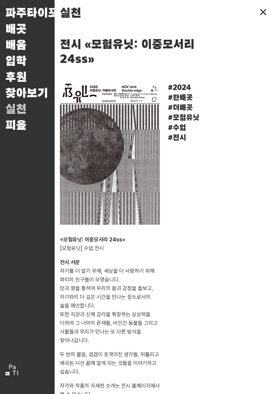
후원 (16, 77)
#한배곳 (180, 97)
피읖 (16, 126)
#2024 (179, 87)
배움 (16, 45)
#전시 (177, 138)
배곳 (16, 29)
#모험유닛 (183, 118)
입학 (16, 61)
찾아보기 (26, 93)
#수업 (177, 128)
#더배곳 (180, 108)
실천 (16, 110)
